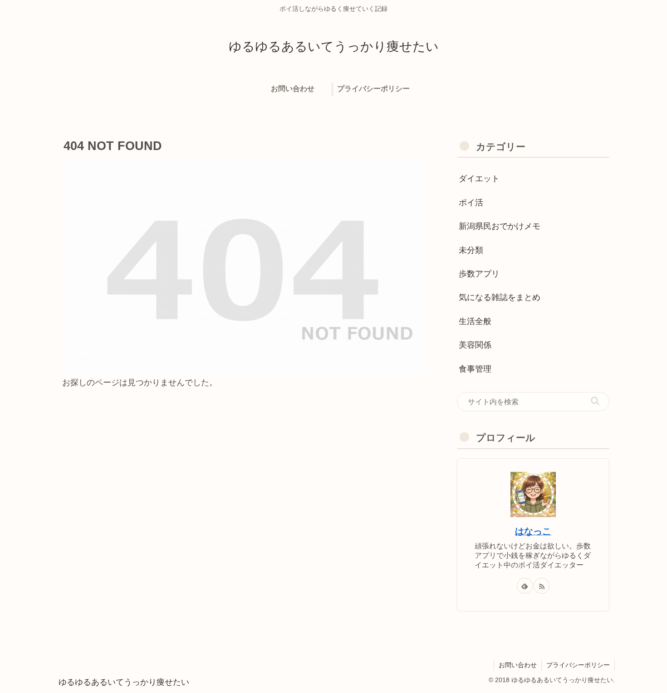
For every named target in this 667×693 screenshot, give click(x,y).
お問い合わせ (518, 665)
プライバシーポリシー (578, 665)
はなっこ (533, 531)
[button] (595, 401)
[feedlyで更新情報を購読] (525, 586)
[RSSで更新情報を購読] (541, 586)
